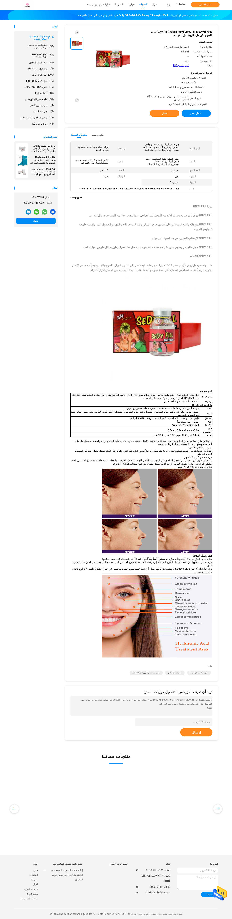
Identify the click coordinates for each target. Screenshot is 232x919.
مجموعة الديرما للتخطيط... (37, 117)
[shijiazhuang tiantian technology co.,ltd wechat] (36, 211)
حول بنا (34, 879)
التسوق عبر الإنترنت (96, 4)
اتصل (36, 221)
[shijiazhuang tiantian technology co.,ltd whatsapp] (44, 211)
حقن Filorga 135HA (40, 81)
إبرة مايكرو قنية (43, 123)
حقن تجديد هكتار (175, 673)
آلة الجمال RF (44, 93)
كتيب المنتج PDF (181, 65)
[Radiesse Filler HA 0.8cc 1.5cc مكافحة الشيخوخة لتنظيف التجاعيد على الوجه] (22, 160)
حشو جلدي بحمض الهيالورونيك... (41, 37)
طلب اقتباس (205, 4)
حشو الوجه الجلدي (41, 62)
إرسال (196, 732)
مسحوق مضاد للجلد (41, 68)
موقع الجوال (32, 893)
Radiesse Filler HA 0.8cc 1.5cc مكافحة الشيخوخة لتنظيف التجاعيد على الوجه (43, 160)
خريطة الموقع (31, 889)
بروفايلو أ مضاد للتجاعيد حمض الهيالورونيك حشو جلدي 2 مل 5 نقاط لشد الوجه (44, 148)
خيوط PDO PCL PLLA (39, 87)
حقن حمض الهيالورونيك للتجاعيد (146, 673)
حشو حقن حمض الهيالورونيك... (42, 55)
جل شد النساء (43, 111)
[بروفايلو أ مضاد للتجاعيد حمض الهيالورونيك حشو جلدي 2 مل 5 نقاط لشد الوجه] (22, 149)
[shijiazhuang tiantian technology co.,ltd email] (53, 211)
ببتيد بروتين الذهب (42, 105)
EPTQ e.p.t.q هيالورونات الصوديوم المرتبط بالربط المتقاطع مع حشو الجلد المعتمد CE (43, 172)
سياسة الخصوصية (29, 898)
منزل (35, 870)
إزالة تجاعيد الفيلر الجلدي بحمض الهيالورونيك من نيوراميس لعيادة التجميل (67, 875)
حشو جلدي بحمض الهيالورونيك (68, 863)
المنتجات (33, 874)
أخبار (35, 884)
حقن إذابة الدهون (42, 74)
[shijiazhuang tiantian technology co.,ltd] (27, 5)
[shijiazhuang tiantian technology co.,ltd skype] (28, 211)
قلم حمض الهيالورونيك (39, 99)
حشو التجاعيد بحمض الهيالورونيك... (40, 46)
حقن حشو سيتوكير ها (199, 673)
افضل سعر (196, 113)
